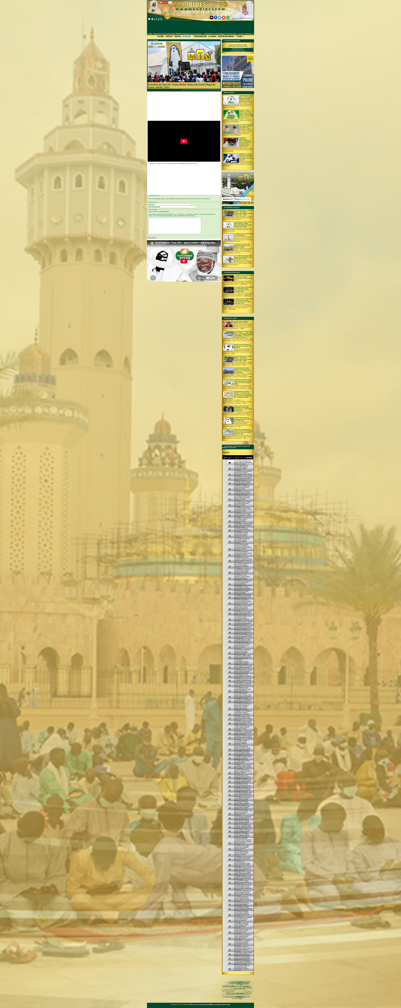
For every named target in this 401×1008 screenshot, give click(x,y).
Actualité (186, 36)
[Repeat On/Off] (231, 457)
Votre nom (151, 204)
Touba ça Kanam (234, 988)
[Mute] (247, 457)
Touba (239, 36)
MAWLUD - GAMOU (245, 997)
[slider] (250, 457)
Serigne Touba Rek (228, 995)
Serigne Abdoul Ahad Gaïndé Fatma (241, 982)
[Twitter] (219, 17)
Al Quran (212, 36)
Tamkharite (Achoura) (232, 984)
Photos (177, 36)
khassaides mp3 (200, 36)
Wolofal (230, 997)
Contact (169, 36)
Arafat (225, 987)
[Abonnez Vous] (238, 204)
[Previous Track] (224, 457)
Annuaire (206, 1004)
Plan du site (194, 1004)
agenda (219, 1004)
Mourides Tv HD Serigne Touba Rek (211, 89)
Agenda (230, 991)
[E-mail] (211, 17)
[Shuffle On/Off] (233, 457)
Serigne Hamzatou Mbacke (239, 995)
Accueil (160, 36)
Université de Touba (242, 985)
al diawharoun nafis (249, 989)
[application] (238, 457)
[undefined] (229, 463)
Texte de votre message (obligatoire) (158, 211)
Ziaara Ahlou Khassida (240, 995)
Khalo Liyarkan (238, 982)
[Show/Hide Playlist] (236, 457)
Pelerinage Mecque (237, 991)
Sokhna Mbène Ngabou (231, 993)
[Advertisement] (200, 27)
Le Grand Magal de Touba (244, 992)
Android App (226, 1004)
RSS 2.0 (214, 1004)
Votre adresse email (154, 207)
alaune (236, 986)
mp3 (230, 986)
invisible (233, 986)
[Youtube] (224, 17)
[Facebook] (215, 17)
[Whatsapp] (228, 17)
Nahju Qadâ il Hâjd (238, 998)
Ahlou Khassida (235, 996)
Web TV (244, 991)
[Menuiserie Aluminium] (238, 87)
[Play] (227, 457)
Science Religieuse (226, 36)
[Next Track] (229, 457)
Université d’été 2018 (226, 990)
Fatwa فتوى (248, 992)
